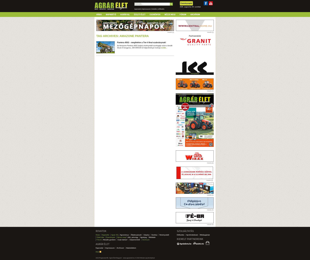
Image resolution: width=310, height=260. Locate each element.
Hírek (99, 14)
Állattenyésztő (136, 235)
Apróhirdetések (192, 235)
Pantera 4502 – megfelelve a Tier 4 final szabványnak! (141, 42)
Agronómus (124, 235)
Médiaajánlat (205, 235)
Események (155, 14)
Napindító (111, 14)
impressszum (146, 9)
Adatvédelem (131, 248)
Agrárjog (143, 237)
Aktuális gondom (109, 240)
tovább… (164, 48)
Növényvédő (164, 235)
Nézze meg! (170, 14)
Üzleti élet (140, 14)
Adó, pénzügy (133, 237)
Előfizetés (180, 235)
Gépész (147, 235)
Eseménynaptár (186, 3)
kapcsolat (137, 9)
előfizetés (161, 9)
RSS (98, 252)
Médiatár (152, 237)
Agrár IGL (125, 14)
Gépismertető (135, 240)
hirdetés (154, 9)
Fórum (183, 14)
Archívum (195, 14)
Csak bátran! (123, 240)
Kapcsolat (99, 248)
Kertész (154, 235)
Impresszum (110, 248)
